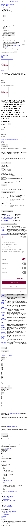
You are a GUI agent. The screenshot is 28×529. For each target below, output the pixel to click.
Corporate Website (5, 4)
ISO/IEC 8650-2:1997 (4, 308)
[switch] (24, 264)
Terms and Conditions (8, 496)
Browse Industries (7, 506)
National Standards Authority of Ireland (9, 139)
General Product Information (8, 192)
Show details (20, 278)
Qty (1, 391)
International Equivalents (7, 211)
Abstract (4, 185)
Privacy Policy (6, 497)
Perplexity (10, 355)
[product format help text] (9, 386)
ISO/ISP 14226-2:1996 (3, 314)
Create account (7, 448)
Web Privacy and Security (9, 500)
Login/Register (8, 35)
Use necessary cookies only (14, 291)
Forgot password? (17, 45)
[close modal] (4, 28)
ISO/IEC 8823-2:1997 (4, 296)
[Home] (4, 5)
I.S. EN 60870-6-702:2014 (7, 59)
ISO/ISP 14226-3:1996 (3, 324)
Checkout (5, 436)
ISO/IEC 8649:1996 (3, 319)
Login (5, 47)
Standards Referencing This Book (9, 223)
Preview (2, 70)
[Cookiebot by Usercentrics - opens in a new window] (20, 237)
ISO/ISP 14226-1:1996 (3, 229)
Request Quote (4, 450)
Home (2, 56)
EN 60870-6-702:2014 (6, 215)
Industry (4, 348)
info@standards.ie (7, 480)
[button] (3, 359)
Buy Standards (6, 7)
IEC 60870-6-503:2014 (3, 343)
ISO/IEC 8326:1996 (3, 332)
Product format (4, 386)
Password (14, 44)
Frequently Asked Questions (9, 511)
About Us (11, 4)
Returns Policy (6, 499)
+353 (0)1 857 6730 (14, 1)
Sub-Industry (5, 351)
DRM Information (7, 513)
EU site (19, 148)
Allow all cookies (14, 282)
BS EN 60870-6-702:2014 (7, 217)
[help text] (9, 124)
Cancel (5, 33)
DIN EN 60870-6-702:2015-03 (8, 219)
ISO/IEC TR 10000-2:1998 (4, 302)
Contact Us (6, 514)
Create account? (10, 47)
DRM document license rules (13, 413)
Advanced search (4, 55)
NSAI (2, 57)
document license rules (12, 426)
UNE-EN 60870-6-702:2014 (7, 220)
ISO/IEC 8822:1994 (3, 328)
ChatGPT (4, 355)
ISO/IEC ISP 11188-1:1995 (4, 337)
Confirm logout (11, 33)
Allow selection (14, 286)
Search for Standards (8, 505)
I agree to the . (9, 426)
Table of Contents (6, 162)
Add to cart (5, 146)
